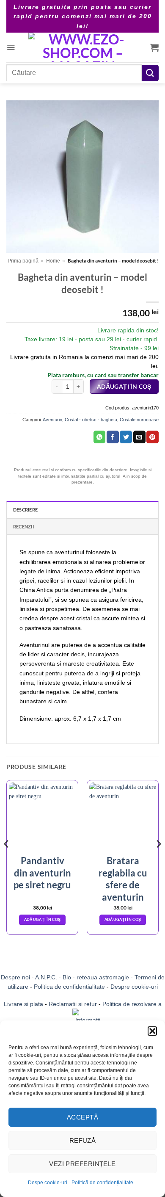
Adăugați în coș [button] (42, 919)
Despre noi (15, 977)
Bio (67, 977)
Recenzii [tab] (23, 526)
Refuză (82, 1140)
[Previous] (7, 860)
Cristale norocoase (139, 419)
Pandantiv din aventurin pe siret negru (42, 872)
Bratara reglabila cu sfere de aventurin (123, 879)
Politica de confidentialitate (69, 986)
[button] (152, 1031)
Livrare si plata (23, 1004)
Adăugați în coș (124, 386)
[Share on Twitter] (126, 437)
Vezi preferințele (82, 1163)
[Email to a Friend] (139, 437)
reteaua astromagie (103, 977)
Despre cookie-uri (134, 986)
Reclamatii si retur (73, 1004)
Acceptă (82, 1117)
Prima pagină (23, 261)
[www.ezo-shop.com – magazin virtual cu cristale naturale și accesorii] (83, 47)
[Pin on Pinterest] (152, 437)
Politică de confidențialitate (102, 1183)
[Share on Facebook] (113, 437)
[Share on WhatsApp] (100, 437)
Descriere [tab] (25, 509)
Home (53, 261)
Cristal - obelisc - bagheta (91, 419)
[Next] (158, 860)
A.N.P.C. (46, 977)
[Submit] (150, 73)
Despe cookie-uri (47, 1183)
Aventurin (52, 419)
